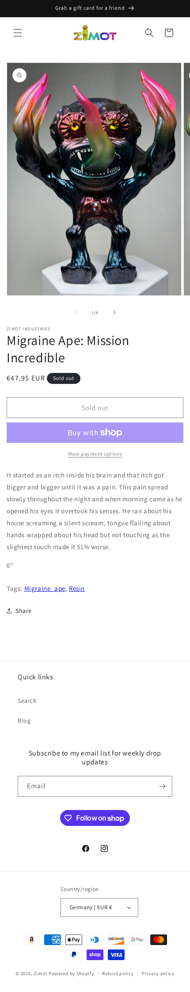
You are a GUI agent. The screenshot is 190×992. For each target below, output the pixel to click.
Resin (77, 588)
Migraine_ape (44, 588)
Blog (24, 721)
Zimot (41, 973)
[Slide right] (114, 312)
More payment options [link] (95, 453)
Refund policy (117, 973)
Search (27, 701)
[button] (17, 33)
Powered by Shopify (71, 973)
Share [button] (23, 611)
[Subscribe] (162, 786)
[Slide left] (75, 312)
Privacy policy (158, 973)
